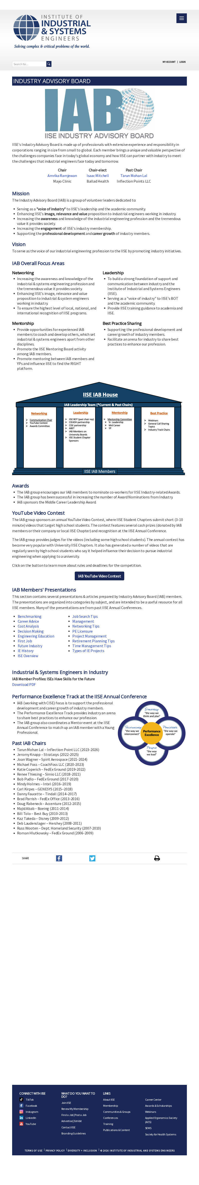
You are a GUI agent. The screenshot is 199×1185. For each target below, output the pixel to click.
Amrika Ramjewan (62, 175)
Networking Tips (85, 626)
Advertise (67, 1121)
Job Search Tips (85, 616)
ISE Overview (28, 655)
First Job (25, 640)
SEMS (148, 1128)
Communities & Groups (116, 1112)
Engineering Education (36, 636)
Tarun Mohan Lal (133, 175)
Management (83, 621)
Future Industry (30, 645)
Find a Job (67, 1115)
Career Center (153, 1099)
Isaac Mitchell (98, 175)
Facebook (31, 1105)
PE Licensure (82, 631)
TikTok (30, 1099)
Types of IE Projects (88, 650)
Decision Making (31, 631)
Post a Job (80, 1115)
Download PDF (24, 684)
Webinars (150, 1112)
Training (108, 1124)
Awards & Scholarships (158, 1105)
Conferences (110, 1118)
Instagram (32, 1112)
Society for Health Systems (160, 1134)
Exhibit (78, 1121)
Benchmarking (29, 616)
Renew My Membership (74, 1109)
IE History (26, 650)
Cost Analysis (28, 626)
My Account (169, 61)
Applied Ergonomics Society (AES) (161, 1120)
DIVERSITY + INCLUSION (82, 1150)
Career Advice (28, 621)
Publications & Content (116, 1130)
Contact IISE (68, 1127)
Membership (110, 1105)
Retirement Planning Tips (93, 640)
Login (182, 61)
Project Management (89, 636)
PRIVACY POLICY (55, 1150)
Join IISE (66, 1103)
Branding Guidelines (73, 1133)
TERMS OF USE (33, 1150)
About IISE (109, 1099)
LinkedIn (31, 1118)
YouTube (31, 1124)
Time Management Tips (91, 645)
